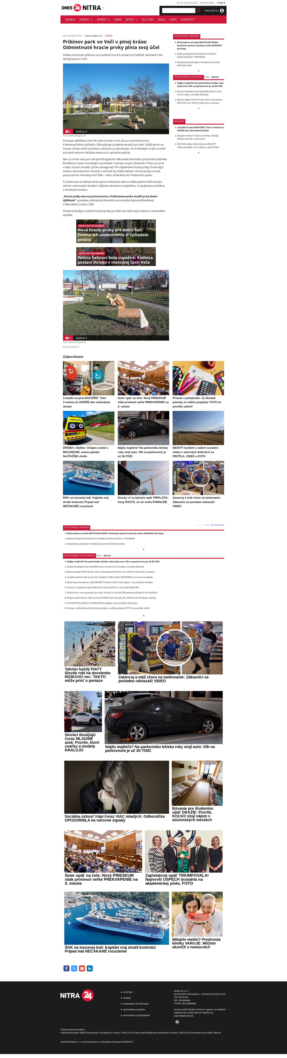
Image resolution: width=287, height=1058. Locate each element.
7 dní (206, 76)
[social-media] (176, 1022)
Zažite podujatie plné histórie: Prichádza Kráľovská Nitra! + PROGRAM (196, 55)
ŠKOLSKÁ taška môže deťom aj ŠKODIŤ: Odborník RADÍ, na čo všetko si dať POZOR (198, 145)
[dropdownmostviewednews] (198, 71)
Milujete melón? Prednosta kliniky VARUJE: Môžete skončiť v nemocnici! (198, 137)
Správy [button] (102, 19)
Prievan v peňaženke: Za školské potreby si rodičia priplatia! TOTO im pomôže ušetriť (108, 608)
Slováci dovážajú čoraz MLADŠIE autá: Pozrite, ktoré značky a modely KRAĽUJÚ (199, 93)
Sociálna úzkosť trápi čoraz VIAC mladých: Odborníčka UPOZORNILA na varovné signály (110, 577)
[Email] (82, 968)
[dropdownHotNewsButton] (198, 153)
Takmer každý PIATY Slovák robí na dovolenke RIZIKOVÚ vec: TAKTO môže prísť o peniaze (199, 101)
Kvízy (173, 19)
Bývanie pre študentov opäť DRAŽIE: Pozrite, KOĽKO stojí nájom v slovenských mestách (110, 582)
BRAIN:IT (129, 1041)
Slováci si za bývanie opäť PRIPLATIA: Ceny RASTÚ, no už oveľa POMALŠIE (103, 587)
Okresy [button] (85, 19)
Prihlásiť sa (212, 10)
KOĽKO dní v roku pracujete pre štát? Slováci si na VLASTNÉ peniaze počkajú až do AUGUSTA (112, 592)
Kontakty (187, 19)
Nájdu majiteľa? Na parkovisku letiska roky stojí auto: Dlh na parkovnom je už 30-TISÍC (200, 84)
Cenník (127, 997)
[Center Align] (198, 10)
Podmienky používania (136, 1003)
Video (161, 19)
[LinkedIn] (89, 968)
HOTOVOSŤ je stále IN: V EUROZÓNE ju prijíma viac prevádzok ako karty (102, 602)
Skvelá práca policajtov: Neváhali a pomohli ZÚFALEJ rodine (96, 543)
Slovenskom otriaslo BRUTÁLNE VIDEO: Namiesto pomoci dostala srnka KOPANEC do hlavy (199, 45)
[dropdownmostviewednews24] (198, 108)
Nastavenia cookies (134, 1009)
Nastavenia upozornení (136, 1015)
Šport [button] (130, 19)
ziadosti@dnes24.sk (183, 1015)
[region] (103, 8)
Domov (70, 19)
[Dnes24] (92, 7)
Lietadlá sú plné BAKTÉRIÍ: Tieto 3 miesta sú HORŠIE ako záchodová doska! (200, 129)
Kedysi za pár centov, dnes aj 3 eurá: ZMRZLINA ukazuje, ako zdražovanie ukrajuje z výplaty (111, 597)
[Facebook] (66, 968)
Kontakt (128, 992)
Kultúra (147, 19)
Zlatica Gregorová (93, 35)
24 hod (215, 76)
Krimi (117, 19)
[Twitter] (74, 968)
